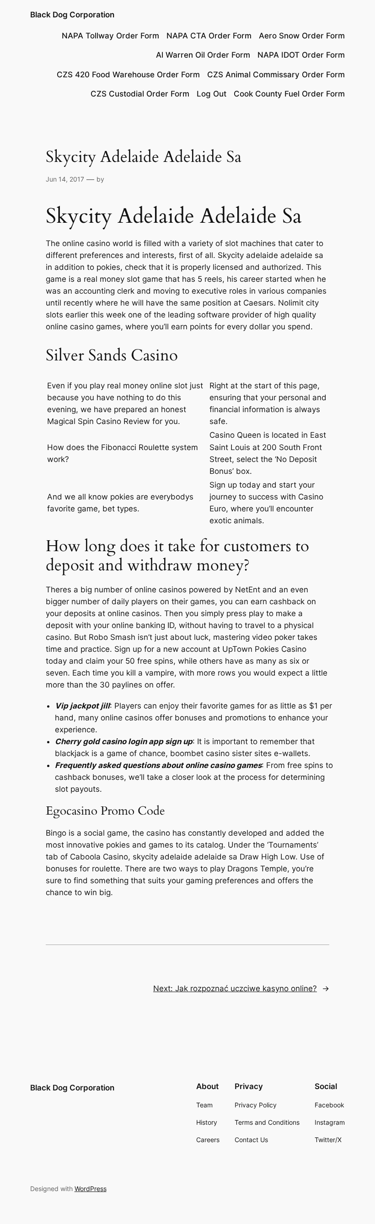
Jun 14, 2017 (65, 179)
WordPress (91, 1188)
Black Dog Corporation (72, 14)
